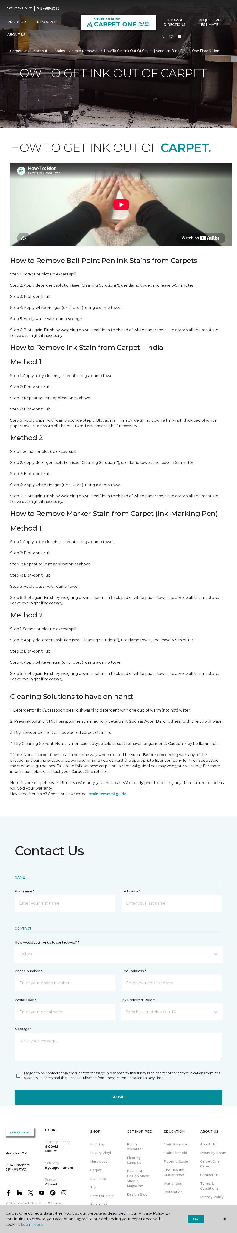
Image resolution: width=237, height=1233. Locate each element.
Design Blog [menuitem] (137, 1194)
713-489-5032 (48, 8)
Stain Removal (84, 51)
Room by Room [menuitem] (213, 1153)
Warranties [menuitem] (173, 1183)
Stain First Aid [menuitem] (175, 1153)
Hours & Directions (174, 22)
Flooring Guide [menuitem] (176, 1161)
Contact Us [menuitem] (209, 1175)
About (42, 51)
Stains (60, 51)
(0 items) (179, 36)
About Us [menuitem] (208, 1144)
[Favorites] (171, 37)
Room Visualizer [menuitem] (135, 1146)
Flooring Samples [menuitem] (134, 1160)
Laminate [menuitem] (98, 1179)
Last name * (130, 891)
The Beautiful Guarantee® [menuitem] (175, 1172)
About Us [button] (16, 35)
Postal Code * (25, 1000)
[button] (162, 37)
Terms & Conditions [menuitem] (209, 1185)
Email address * (133, 971)
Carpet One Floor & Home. (40, 1203)
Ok (195, 1219)
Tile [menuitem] (93, 1187)
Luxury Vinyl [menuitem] (100, 1153)
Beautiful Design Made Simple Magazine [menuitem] (138, 1178)
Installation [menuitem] (173, 1192)
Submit (118, 1097)
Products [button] (17, 22)
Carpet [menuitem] (96, 1170)
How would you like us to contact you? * (47, 942)
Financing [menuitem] (98, 1204)
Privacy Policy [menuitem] (212, 1197)
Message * (23, 1029)
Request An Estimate (210, 22)
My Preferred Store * (137, 1000)
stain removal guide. (108, 794)
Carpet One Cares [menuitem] (210, 1163)
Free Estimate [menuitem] (102, 1196)
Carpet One (20, 51)
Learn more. (32, 1224)
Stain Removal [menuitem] (176, 1144)
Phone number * (28, 971)
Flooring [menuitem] (97, 1144)
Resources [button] (48, 22)
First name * (24, 891)
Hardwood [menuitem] (99, 1161)
